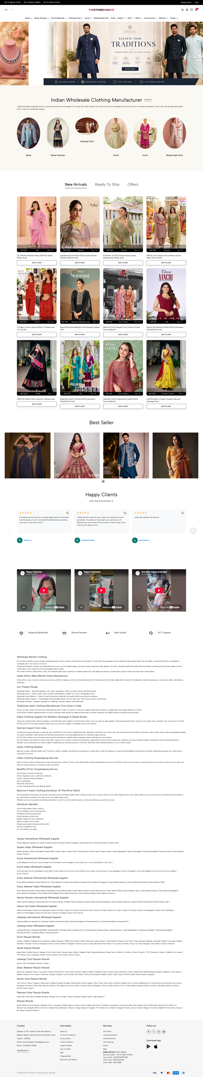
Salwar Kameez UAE (161, 902)
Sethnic (120, 952)
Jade (115, 974)
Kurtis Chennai (22, 874)
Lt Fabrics (128, 952)
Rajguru (147, 1008)
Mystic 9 (110, 944)
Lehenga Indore (65, 930)
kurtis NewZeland (95, 862)
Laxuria (133, 1008)
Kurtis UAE (107, 862)
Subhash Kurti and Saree (40, 941)
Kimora (135, 983)
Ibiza (84, 983)
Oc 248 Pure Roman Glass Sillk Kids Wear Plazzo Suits (35, 256)
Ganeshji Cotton (126, 972)
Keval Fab (29, 997)
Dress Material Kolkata (87, 893)
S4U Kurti (44, 1008)
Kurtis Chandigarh (129, 871)
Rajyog (94, 952)
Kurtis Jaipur (90, 871)
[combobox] (9, 10)
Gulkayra (53, 983)
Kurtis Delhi (48, 871)
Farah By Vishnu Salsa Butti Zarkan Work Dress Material (120, 400)
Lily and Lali (119, 944)
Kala (104, 972)
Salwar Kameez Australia (80, 902)
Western (162, 18)
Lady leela (113, 1005)
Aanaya (28, 1010)
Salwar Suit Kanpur (130, 910)
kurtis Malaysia (22, 862)
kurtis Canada (43, 862)
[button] (99, 481)
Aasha (70, 997)
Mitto (127, 944)
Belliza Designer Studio (140, 986)
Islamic (120, 18)
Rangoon (60, 941)
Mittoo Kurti (104, 1008)
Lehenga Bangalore (130, 930)
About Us (63, 1031)
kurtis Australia (55, 862)
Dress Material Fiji (43, 882)
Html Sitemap (108, 1042)
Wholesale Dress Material (26, 696)
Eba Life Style (22, 988)
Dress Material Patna (114, 891)
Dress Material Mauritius (118, 882)
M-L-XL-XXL (36, 318)
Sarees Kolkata (177, 851)
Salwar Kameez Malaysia (26, 902)
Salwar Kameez (40, 18)
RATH (37, 1008)
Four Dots (69, 986)
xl (120, 246)
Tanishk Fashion (87, 986)
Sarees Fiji (34, 843)
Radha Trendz (87, 997)
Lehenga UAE (123, 921)
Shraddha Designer (41, 997)
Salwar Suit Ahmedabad (26, 913)
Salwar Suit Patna (100, 910)
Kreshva (154, 1008)
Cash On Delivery (66, 1042)
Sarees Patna (83, 851)
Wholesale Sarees (23, 691)
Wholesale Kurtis (23, 694)
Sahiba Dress (76, 983)
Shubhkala (31, 963)
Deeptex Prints (46, 1005)
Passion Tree (123, 941)
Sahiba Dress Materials (142, 972)
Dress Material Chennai (106, 893)
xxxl (172, 318)
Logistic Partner (66, 1046)
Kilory (111, 983)
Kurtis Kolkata (170, 871)
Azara (116, 972)
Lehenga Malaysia (23, 921)
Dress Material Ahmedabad (48, 893)
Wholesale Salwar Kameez (27, 699)
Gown (113, 18)
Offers (133, 184)
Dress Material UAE (156, 882)
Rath (88, 952)
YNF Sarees (21, 955)
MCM (127, 974)
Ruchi (72, 955)
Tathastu (39, 963)
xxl (125, 246)
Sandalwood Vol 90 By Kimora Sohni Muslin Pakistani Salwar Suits (78, 256)
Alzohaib (161, 986)
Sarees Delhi (49, 851)
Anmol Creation (139, 952)
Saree (27, 18)
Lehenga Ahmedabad (164, 930)
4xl (178, 318)
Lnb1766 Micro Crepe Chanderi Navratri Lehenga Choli (163, 400)
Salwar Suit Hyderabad (41, 910)
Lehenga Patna (90, 930)
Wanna (63, 944)
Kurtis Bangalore (114, 871)
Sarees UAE (113, 843)
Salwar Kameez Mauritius (121, 902)
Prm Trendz (34, 974)
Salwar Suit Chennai (75, 913)
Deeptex (149, 941)
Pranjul (50, 972)
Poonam (28, 944)
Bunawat (101, 952)
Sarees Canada (45, 843)
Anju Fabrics (156, 944)
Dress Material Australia (78, 882)
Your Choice (21, 983)
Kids (129, 18)
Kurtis (87, 18)
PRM (67, 941)
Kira (60, 955)
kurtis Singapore (68, 862)
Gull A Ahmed (69, 974)
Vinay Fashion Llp (157, 983)
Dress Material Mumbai (25, 891)
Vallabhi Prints (163, 1008)
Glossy (120, 974)
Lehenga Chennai (51, 933)
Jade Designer (98, 997)
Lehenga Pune (78, 930)
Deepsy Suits (126, 983)
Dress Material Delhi (64, 891)
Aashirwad (45, 983)
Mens (137, 18)
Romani (78, 972)
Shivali (164, 944)
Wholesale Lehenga (24, 701)
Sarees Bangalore (119, 851)
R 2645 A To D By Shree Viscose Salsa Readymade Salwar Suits (119, 256)
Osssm (85, 944)
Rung (132, 944)
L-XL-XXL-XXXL (166, 246)
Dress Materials (57, 18)
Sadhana (166, 972)
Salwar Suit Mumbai (24, 910)
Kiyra (29, 955)
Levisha (110, 972)
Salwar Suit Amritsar (43, 913)
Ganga (153, 972)
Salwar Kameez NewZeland (142, 902)
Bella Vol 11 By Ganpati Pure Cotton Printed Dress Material (121, 328)
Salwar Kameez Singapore (100, 902)
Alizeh (82, 941)
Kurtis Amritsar (158, 871)
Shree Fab (20, 997)
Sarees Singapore (71, 843)
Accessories (149, 18)
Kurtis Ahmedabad (144, 871)
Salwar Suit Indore (72, 910)
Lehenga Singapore (77, 921)
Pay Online (107, 1031)
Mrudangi (43, 944)
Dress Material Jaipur (132, 891)
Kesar (46, 963)
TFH (148, 952)
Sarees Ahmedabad (150, 851)
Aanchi (139, 1008)
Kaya (136, 941)
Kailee (53, 941)
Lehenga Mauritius (93, 921)
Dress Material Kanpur (149, 891)
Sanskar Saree (67, 952)
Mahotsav (154, 952)
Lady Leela (93, 944)
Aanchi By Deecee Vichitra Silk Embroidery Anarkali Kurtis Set (164, 328)
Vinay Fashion (176, 972)
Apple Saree (21, 952)
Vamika (171, 944)
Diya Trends (74, 941)
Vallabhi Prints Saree (174, 952)
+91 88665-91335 (29, 1046)
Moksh (164, 941)
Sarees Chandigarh (134, 851)
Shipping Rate (65, 1056)
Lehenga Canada (48, 921)
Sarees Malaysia (23, 843)
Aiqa (105, 983)
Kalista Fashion (32, 952)
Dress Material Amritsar (69, 893)
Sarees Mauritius (86, 843)
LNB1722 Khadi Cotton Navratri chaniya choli (36, 399)
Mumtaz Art (59, 972)
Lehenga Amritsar (23, 933)
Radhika (27, 941)
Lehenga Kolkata (38, 933)
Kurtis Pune (69, 871)
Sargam (90, 983)
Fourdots (175, 986)
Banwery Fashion (49, 986)
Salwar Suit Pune (86, 910)
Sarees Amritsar (165, 851)
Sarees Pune (72, 851)
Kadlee (179, 941)
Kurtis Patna (79, 871)
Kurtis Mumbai (22, 871)
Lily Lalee (171, 941)
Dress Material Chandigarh (27, 893)
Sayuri (30, 983)
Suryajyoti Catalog (60, 1005)
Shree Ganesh (141, 974)
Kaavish (117, 986)
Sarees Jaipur (94, 851)
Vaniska (142, 941)
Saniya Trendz (107, 986)
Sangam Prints (45, 952)
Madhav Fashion (23, 974)
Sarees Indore (61, 851)
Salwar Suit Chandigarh (164, 910)
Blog (105, 1049)
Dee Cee (89, 941)
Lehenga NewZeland (108, 921)
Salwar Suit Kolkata (60, 913)
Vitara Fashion (112, 941)
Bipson (91, 972)
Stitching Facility (109, 1039)
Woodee (157, 941)
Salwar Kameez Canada (61, 902)
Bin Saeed (79, 974)
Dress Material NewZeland (138, 882)
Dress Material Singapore (97, 882)
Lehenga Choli (74, 18)
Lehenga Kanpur (116, 930)
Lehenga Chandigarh (146, 930)
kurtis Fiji (32, 862)
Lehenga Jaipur (102, 930)
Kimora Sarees (52, 955)
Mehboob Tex (145, 983)
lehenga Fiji (35, 921)
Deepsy (59, 974)
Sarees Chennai (23, 854)
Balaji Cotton (107, 974)
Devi (131, 941)
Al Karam (28, 986)
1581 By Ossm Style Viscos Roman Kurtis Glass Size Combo (163, 256)
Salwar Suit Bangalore (146, 910)
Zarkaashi (35, 955)
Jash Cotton (69, 972)
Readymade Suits (101, 18)
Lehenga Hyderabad (38, 930)
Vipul (77, 955)
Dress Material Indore (81, 891)
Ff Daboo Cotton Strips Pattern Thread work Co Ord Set (36, 328)
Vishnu (172, 1008)
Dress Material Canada (59, 882)
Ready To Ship (107, 184)
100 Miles (20, 944)
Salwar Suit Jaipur (115, 910)
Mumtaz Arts (170, 983)
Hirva (58, 944)
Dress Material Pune (98, 891)
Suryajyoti (43, 972)
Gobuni (162, 952)
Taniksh (20, 941)
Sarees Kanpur (106, 851)
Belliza (85, 972)
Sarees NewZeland (101, 843)
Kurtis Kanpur (102, 871)
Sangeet (120, 1008)
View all (147, 100)
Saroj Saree (56, 952)
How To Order (65, 1049)
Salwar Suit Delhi (57, 910)
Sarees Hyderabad (36, 851)
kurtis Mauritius (82, 862)
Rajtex (76, 952)
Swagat (67, 983)
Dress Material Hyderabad (45, 891)
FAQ (61, 1053)
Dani (96, 983)
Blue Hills (101, 944)
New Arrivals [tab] (76, 184)
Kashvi (65, 955)
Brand (105, 1046)
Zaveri (31, 988)
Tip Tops (138, 944)
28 (35, 246)
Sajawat (36, 983)
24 (30, 246)
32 (39, 246)
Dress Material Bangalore (168, 891)
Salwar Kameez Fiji (44, 902)
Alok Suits (20, 972)
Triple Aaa (44, 974)
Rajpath (83, 952)
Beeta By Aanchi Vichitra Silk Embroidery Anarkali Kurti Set (77, 400)
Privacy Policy (65, 1039)
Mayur (35, 972)
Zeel (24, 963)
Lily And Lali (123, 1005)
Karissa (35, 944)
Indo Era (51, 944)
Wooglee (71, 944)
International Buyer (110, 1035)
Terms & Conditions (67, 1035)
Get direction (22, 1050)
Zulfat (132, 974)
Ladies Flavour (99, 941)
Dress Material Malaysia (26, 882)
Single (173, 18)
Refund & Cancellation (68, 1060)
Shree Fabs (37, 986)
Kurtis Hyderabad (35, 871)
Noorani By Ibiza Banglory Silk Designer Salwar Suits (80, 328)
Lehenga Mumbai (23, 930)
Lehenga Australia (62, 921)
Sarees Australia (58, 843)
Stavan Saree (111, 952)
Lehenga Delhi (52, 930)
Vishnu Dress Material (92, 974)
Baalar (159, 972)
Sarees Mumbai (23, 851)
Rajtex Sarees (22, 1005)
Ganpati (52, 974)
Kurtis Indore (59, 871)
